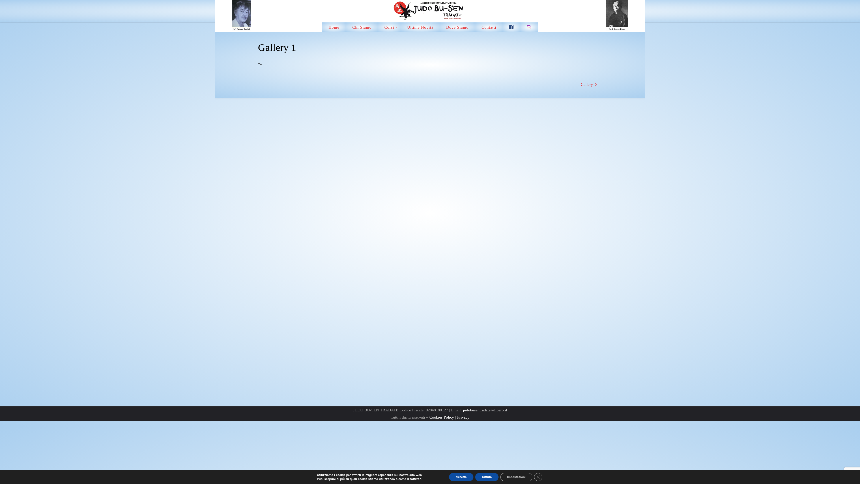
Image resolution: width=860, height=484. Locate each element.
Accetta (461, 477)
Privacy (463, 417)
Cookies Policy (441, 417)
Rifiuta (487, 477)
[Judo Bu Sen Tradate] (430, 11)
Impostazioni (516, 477)
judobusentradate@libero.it (485, 410)
